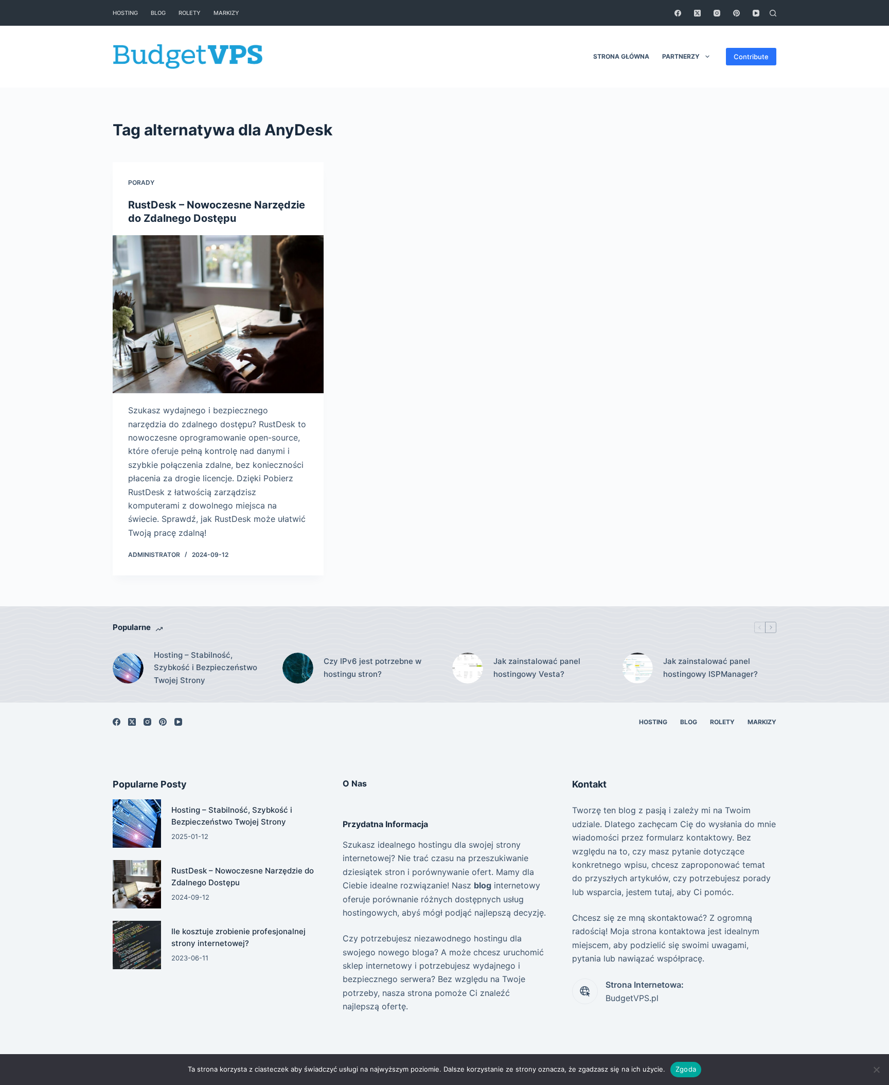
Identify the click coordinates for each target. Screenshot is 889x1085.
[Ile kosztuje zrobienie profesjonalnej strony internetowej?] (137, 945)
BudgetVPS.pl (632, 998)
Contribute (751, 56)
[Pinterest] (736, 13)
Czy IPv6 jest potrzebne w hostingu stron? (372, 667)
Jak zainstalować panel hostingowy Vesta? (536, 667)
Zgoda (685, 1069)
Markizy (226, 12)
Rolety (190, 12)
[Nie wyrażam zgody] (876, 1069)
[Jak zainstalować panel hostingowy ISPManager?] (637, 668)
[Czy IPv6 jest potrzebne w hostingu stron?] (297, 668)
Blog (158, 12)
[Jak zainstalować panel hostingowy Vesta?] (467, 668)
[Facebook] (677, 13)
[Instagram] (717, 13)
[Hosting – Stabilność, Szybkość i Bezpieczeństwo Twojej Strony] (128, 668)
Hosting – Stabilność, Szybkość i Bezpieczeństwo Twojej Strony (205, 668)
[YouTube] (756, 13)
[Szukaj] (773, 13)
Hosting (125, 12)
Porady (141, 182)
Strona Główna (621, 56)
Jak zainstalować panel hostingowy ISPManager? (710, 667)
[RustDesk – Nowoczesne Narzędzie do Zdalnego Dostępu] (218, 314)
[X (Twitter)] (697, 13)
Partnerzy (681, 56)
